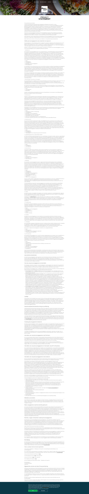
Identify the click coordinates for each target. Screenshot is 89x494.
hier (35, 455)
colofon (54, 2)
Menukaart (36, 2)
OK (32, 490)
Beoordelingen (43, 2)
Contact (49, 2)
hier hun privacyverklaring (53, 387)
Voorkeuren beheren (46, 487)
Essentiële (43, 490)
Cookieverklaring (33, 196)
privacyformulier (29, 318)
